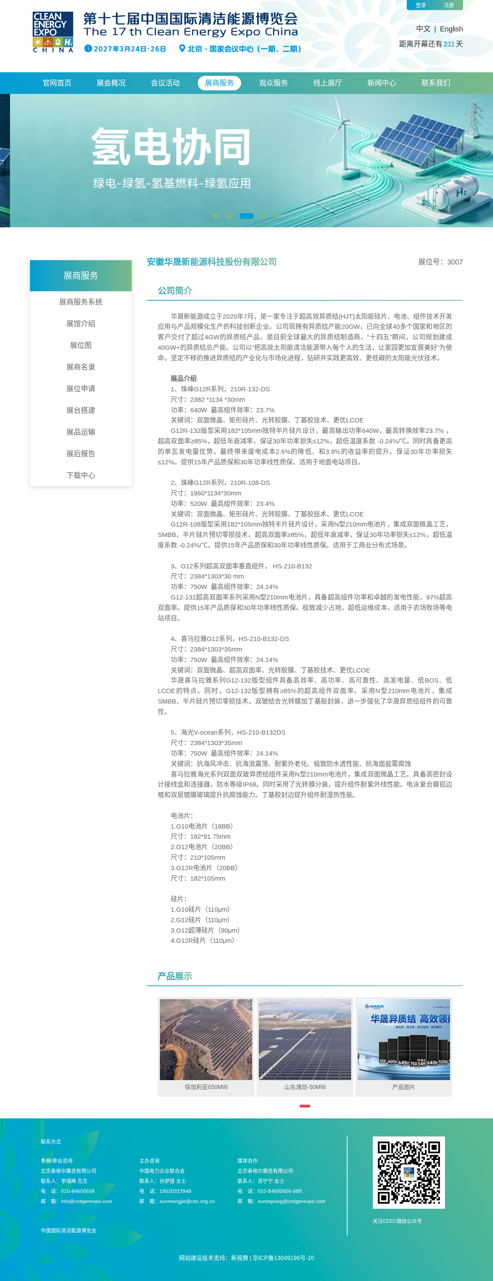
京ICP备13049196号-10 (283, 1258)
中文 (423, 29)
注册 (449, 5)
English (451, 29)
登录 (421, 5)
